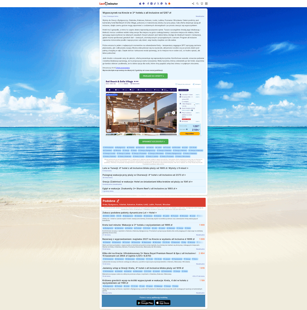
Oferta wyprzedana (123, 68)
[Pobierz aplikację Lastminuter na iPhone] (162, 305)
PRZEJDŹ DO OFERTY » (153, 76)
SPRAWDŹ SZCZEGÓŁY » (153, 141)
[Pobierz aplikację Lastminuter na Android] (145, 305)
